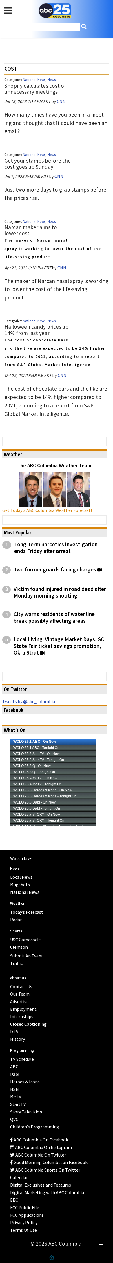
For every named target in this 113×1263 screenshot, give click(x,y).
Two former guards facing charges (55, 569)
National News (34, 79)
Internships (21, 1016)
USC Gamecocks (25, 939)
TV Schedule (22, 1059)
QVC (14, 1119)
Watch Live (21, 858)
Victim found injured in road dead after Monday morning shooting (60, 592)
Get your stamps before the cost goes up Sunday (37, 163)
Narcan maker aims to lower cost (30, 230)
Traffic (16, 963)
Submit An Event (26, 956)
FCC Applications (27, 1215)
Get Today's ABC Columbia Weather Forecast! (47, 510)
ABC (14, 1066)
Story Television (26, 1112)
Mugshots (20, 884)
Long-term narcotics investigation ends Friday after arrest (56, 547)
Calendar (19, 1177)
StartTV (18, 1104)
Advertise (19, 1001)
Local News (21, 877)
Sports (16, 931)
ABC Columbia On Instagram (43, 1147)
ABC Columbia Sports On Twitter (47, 1170)
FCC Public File (24, 1207)
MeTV (15, 1097)
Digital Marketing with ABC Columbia (47, 1192)
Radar (16, 919)
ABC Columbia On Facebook (40, 1140)
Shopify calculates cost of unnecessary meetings (35, 88)
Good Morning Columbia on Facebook (50, 1162)
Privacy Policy (23, 1222)
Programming (22, 1050)
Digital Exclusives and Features (40, 1185)
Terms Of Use (23, 1230)
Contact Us (21, 986)
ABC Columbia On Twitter (40, 1155)
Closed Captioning (28, 1024)
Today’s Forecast (26, 912)
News (52, 79)
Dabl (14, 1074)
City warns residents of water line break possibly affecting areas (54, 617)
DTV (14, 1031)
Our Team (20, 994)
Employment (23, 1009)
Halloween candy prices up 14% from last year (36, 329)
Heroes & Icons (25, 1081)
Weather (17, 903)
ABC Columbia (55, 11)
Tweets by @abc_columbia (28, 701)
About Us (18, 977)
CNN (61, 101)
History (17, 1039)
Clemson (19, 947)
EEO (14, 1200)
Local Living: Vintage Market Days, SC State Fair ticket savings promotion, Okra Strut (59, 646)
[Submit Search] (84, 26)
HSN (14, 1089)
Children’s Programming (34, 1127)
